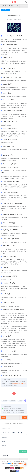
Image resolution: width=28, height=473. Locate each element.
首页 (3, 6)
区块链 (20, 400)
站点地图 (16, 465)
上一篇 (3, 417)
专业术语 (5, 400)
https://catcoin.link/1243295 (19, 383)
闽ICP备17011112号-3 (19, 461)
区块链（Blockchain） (10, 6)
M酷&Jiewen (22, 463)
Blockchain (13, 400)
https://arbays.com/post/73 (15, 408)
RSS (12, 465)
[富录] (14, 2)
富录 (11, 461)
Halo (9, 463)
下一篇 (24, 417)
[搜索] (26, 2)
